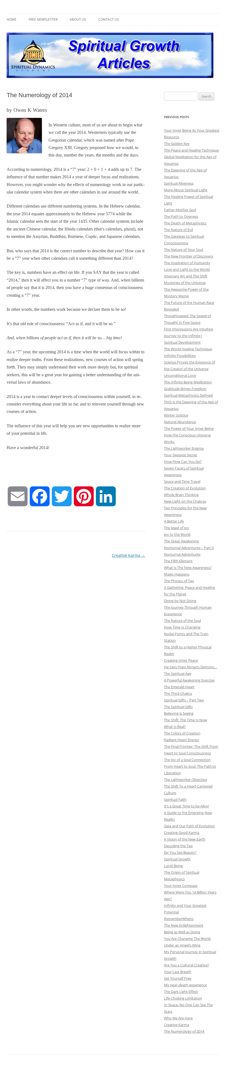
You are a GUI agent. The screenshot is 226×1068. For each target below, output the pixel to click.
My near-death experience (185, 984)
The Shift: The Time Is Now (185, 719)
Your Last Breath (177, 971)
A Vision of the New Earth (184, 839)
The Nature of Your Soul (183, 249)
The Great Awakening (181, 541)
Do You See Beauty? (180, 852)
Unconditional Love (180, 375)
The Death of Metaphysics (185, 223)
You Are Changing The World (187, 938)
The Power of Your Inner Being (189, 428)
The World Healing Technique (188, 348)
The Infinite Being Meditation (188, 382)
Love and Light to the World (187, 269)
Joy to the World (177, 534)
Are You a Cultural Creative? (186, 965)
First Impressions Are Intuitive (188, 329)
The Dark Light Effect (181, 991)
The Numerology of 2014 (184, 1031)
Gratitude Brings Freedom (185, 388)
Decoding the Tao (178, 845)
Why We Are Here (178, 1018)
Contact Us (108, 19)
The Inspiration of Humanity (187, 262)
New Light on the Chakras (185, 501)
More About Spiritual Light (185, 189)
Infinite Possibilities (180, 355)
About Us (78, 19)
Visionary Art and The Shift (185, 276)
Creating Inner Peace (181, 660)
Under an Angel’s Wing (182, 945)
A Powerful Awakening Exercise (189, 680)
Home (12, 19)
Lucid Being (173, 865)
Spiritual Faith (175, 799)
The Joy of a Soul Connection (187, 759)
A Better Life (174, 521)
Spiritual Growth (177, 859)
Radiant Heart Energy (181, 739)
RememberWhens (178, 918)
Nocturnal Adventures (182, 554)
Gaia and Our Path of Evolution (189, 825)
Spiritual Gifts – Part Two (184, 700)
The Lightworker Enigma (184, 448)
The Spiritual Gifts (178, 706)
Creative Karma (128, 555)
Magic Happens (176, 574)
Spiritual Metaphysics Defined (188, 395)
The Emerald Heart (179, 686)
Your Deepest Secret (180, 454)
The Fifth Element (178, 560)
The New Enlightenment (183, 925)
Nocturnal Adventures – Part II (189, 547)
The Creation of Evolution (185, 488)
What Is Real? (175, 726)
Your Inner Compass (180, 885)
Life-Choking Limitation (183, 998)
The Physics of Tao (179, 580)
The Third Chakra (178, 693)
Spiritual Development (182, 342)
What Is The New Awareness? (188, 567)
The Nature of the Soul (182, 620)
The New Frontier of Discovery (188, 256)
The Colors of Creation (182, 733)
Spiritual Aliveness (178, 183)
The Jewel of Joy (176, 527)
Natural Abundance (180, 421)
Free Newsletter (43, 19)
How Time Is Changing (182, 627)
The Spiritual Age (177, 673)
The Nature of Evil (178, 229)
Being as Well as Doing (182, 931)
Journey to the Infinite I (183, 335)
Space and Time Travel (182, 481)
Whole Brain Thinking (181, 494)
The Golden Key (177, 143)
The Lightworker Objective (185, 779)
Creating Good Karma (181, 832)
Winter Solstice (176, 415)
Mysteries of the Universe (185, 282)
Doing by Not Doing (180, 600)
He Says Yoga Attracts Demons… (190, 666)
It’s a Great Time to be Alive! (186, 806)
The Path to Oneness (181, 216)
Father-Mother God (180, 209)
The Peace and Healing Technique (191, 150)
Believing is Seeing (178, 713)
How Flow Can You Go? (183, 461)
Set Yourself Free (177, 978)
